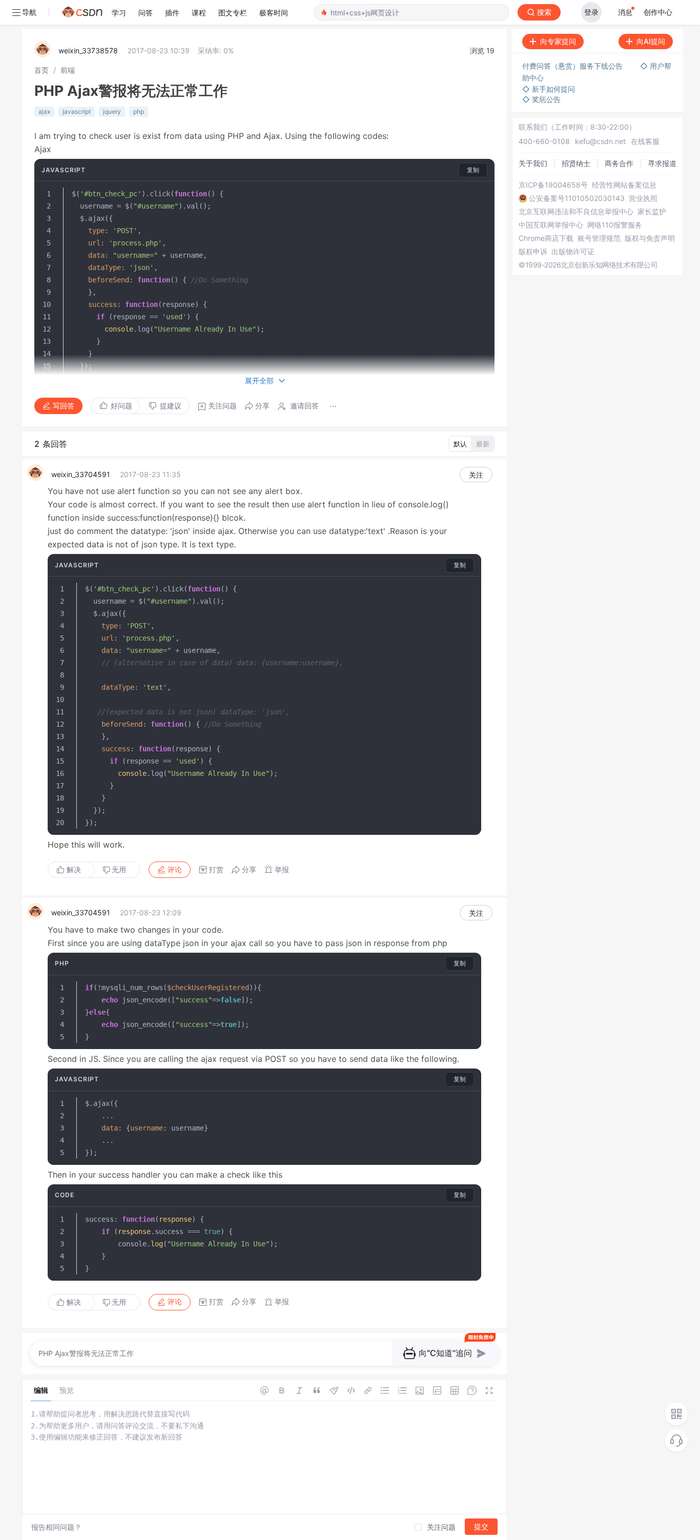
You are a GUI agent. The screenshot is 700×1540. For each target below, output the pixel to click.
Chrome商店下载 (546, 238)
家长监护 (651, 212)
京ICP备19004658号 (553, 185)
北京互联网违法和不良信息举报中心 (576, 212)
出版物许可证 (572, 252)
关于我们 (533, 163)
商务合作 (619, 163)
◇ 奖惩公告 (541, 99)
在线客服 (645, 141)
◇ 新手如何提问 (548, 89)
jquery (112, 111)
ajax (44, 111)
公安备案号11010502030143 (577, 198)
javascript (77, 111)
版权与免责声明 (650, 238)
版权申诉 (533, 252)
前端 (67, 70)
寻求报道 (662, 163)
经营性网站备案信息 (624, 185)
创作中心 (658, 12)
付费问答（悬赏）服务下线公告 (573, 65)
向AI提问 (650, 41)
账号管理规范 (599, 238)
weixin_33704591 (80, 474)
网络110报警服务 (614, 225)
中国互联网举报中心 (551, 225)
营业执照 (643, 198)
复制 (473, 170)
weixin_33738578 (88, 50)
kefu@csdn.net (600, 141)
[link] (41, 70)
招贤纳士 (576, 163)
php (138, 111)
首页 (41, 70)
